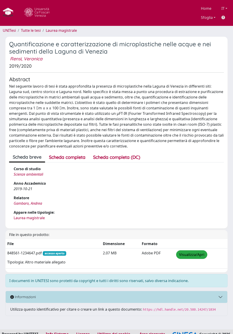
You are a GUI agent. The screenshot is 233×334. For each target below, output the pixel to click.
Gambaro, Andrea (28, 203)
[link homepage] (10, 13)
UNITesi (9, 30)
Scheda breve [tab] (27, 157)
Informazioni (25, 297)
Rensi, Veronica (26, 58)
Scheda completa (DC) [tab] (116, 157)
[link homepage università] (36, 13)
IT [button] (223, 8)
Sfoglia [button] (207, 17)
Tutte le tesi (31, 30)
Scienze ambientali (28, 174)
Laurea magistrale (61, 30)
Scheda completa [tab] (67, 157)
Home (206, 8)
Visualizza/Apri (191, 254)
